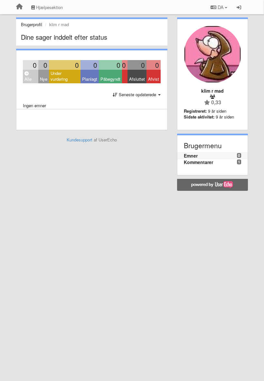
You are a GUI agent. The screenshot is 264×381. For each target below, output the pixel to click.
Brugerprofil (31, 24)
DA (220, 7)
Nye (43, 79)
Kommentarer (198, 162)
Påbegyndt (110, 79)
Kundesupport (79, 140)
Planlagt (89, 79)
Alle (28, 79)
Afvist (153, 79)
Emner (191, 155)
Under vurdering (59, 76)
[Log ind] (239, 7)
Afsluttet (137, 79)
